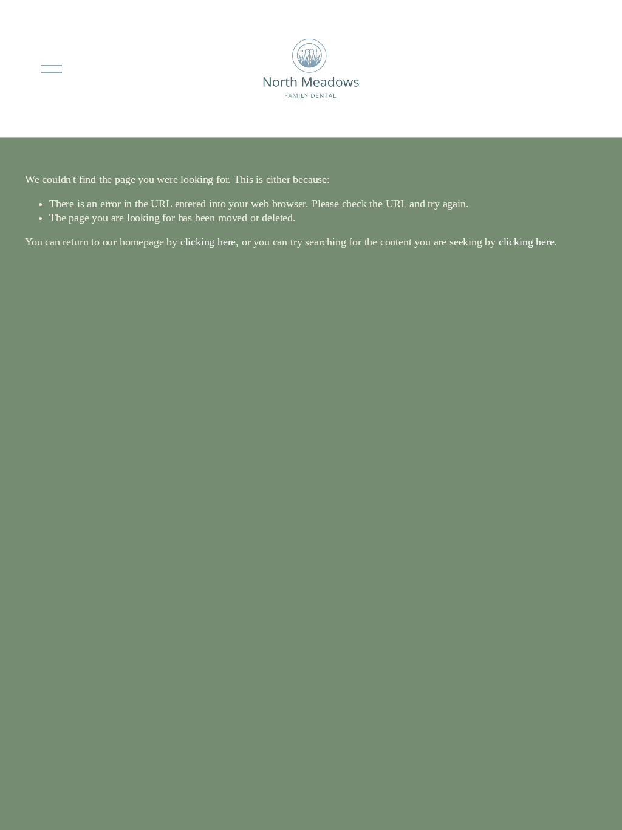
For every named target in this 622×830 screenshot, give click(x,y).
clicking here (208, 242)
